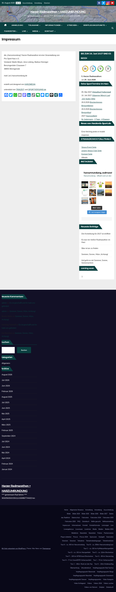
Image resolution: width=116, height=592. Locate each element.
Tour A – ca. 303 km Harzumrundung (73, 544)
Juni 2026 (6, 386)
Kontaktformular (94, 525)
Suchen (24, 350)
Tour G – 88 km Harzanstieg (104, 556)
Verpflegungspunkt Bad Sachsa (103, 568)
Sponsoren (93, 537)
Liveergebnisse (69, 529)
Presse (75, 537)
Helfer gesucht (96, 521)
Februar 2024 (7, 464)
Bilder (69, 514)
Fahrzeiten (10, 31)
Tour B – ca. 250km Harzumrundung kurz (99, 544)
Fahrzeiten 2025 (108, 517)
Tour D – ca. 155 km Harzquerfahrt (79, 552)
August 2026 (7, 375)
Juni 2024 (6, 447)
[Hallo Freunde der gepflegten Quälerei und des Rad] (84, 200)
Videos (89, 583)
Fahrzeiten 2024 (96, 517)
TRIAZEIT (20, 90)
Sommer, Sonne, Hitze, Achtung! (94, 254)
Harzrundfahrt (91, 116)
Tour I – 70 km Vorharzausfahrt (103, 560)
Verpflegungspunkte (94, 25)
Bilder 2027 (103, 514)
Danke (111, 514)
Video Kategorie (108, 579)
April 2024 (6, 458)
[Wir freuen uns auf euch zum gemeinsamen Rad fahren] (108, 184)
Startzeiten (109, 537)
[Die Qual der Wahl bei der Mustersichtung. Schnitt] (92, 192)
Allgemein (6, 363)
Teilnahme (33, 25)
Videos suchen (108, 583)
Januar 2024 (7, 469)
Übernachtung (74, 568)
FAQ (78, 521)
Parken (99, 533)
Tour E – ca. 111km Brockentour (102, 552)
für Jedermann (87, 119)
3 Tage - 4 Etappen (102, 119)
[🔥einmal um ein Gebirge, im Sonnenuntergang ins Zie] (108, 192)
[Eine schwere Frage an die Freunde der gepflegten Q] (84, 184)
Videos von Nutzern (90, 587)
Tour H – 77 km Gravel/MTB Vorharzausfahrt (76, 560)
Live (24, 31)
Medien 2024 (109, 529)
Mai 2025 (5, 414)
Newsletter (83, 533)
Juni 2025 (6, 408)
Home (66, 510)
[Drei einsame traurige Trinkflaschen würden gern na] (92, 200)
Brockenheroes (96, 102)
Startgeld (101, 537)
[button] (112, 28)
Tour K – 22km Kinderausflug (103, 564)
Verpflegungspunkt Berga (105, 572)
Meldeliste (74, 533)
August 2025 (7, 397)
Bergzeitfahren (87, 106)
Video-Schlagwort (80, 583)
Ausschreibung (27, 3)
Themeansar (46, 548)
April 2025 (6, 419)
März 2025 (6, 425)
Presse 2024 (84, 537)
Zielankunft (109, 587)
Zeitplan (101, 587)
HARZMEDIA (30, 84)
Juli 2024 (5, 441)
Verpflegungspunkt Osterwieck (103, 575)
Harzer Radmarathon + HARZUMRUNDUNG (58, 11)
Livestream (79, 529)
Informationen (53, 25)
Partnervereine (108, 533)
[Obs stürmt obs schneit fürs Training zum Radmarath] (100, 192)
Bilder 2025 (85, 514)
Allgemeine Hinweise (76, 510)
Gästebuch (85, 521)
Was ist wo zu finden (89, 248)
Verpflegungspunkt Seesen (77, 579)
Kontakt (49, 31)
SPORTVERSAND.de (37, 90)
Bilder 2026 (94, 514)
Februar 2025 (7, 430)
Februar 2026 (7, 391)
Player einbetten (66, 537)
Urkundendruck (86, 568)
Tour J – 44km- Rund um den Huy (81, 564)
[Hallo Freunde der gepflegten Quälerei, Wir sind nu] (84, 192)
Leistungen (105, 525)
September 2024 (8, 436)
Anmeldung (38, 3)
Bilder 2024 (76, 514)
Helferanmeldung (107, 521)
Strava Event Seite (88, 147)
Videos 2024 (98, 583)
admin (4, 303)
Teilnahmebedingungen (93, 541)
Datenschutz (76, 517)
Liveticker (88, 529)
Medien (100, 529)
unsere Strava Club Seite (91, 151)
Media (35, 31)
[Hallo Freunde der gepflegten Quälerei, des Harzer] (100, 184)
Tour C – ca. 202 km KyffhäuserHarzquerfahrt (98, 548)
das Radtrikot (65, 517)
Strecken (47, 3)
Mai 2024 (5, 453)
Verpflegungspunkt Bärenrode (85, 572)
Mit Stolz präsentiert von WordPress (14, 548)
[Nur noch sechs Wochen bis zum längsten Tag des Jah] (92, 184)
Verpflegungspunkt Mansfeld (82, 575)
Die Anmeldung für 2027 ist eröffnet (95, 234)
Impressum (66, 525)
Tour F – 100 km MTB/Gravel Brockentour (79, 556)
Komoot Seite (86, 154)
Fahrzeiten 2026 (70, 521)
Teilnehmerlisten (108, 541)
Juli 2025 (5, 402)
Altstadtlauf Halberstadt (101, 92)
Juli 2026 (5, 380)
